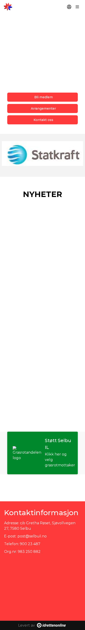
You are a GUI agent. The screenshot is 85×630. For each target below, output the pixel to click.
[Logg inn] (69, 7)
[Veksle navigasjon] (77, 7)
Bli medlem (43, 97)
